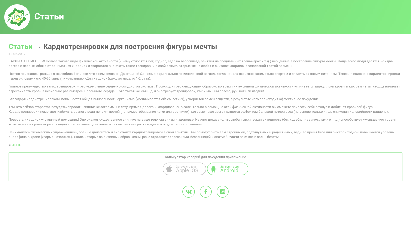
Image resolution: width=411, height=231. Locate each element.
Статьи (21, 46)
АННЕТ (17, 145)
